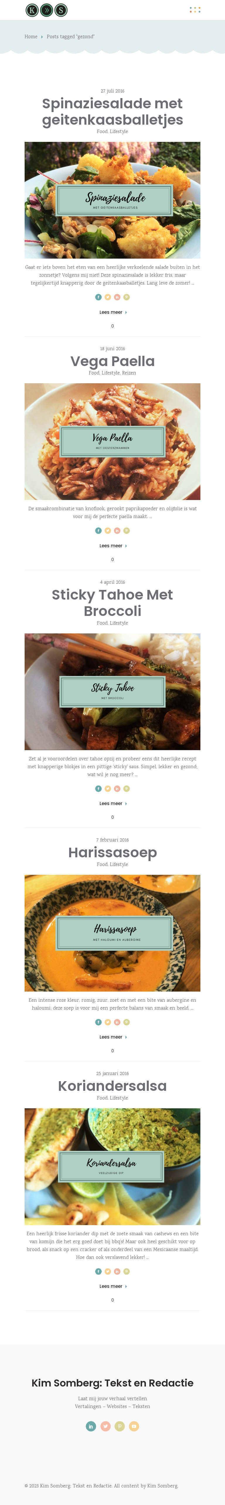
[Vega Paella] (112, 441)
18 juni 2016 (112, 349)
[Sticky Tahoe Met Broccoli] (112, 691)
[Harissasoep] (112, 933)
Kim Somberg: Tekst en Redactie (113, 1383)
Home (31, 37)
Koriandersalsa (112, 1086)
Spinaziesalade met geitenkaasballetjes (112, 112)
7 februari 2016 (112, 840)
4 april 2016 (112, 582)
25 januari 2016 (112, 1074)
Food (102, 132)
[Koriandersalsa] (112, 1166)
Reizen (129, 373)
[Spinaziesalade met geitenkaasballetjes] (112, 200)
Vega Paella (112, 361)
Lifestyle (119, 132)
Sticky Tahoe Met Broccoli (112, 603)
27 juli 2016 (113, 91)
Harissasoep (112, 852)
